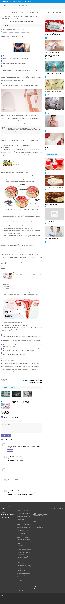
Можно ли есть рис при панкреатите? (54, 187)
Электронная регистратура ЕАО (56, 508)
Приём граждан (36, 523)
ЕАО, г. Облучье (6, 6)
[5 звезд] (5, 380)
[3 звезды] (3, 380)
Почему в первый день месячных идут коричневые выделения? (54, 110)
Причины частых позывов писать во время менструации (15, 31)
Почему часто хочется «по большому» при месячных (13, 36)
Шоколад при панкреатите (51, 204)
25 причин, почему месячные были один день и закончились (53, 74)
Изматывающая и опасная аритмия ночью (53, 146)
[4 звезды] (4, 380)
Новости (14, 12)
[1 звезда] (1, 380)
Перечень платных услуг (22, 582)
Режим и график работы (38, 517)
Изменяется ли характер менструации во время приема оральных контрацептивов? (16, 400)
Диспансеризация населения (23, 539)
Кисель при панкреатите (51, 170)
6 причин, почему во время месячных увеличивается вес (54, 92)
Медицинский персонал (38, 515)
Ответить (10, 450)
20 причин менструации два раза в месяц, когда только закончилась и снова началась (53, 34)
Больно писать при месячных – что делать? (11, 34)
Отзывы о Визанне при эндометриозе (54, 221)
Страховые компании (16, 1)
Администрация (37, 513)
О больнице (22, 12)
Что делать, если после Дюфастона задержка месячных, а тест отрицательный (27, 400)
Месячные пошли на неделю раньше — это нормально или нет (5, 412)
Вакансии (24, 1)
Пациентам (46, 12)
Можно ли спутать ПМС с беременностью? (51, 128)
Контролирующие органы (6, 1)
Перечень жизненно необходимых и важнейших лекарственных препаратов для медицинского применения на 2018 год (24, 573)
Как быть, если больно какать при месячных (12, 38)
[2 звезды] (2, 380)
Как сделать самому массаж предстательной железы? (52, 239)
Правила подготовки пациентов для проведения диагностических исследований (24, 551)
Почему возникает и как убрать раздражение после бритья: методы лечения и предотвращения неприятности (54, 54)
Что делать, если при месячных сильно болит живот (5, 400)
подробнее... (22, 7)
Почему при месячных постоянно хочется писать (13, 29)
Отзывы (29, 1)
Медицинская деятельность (34, 12)
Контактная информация (57, 12)
